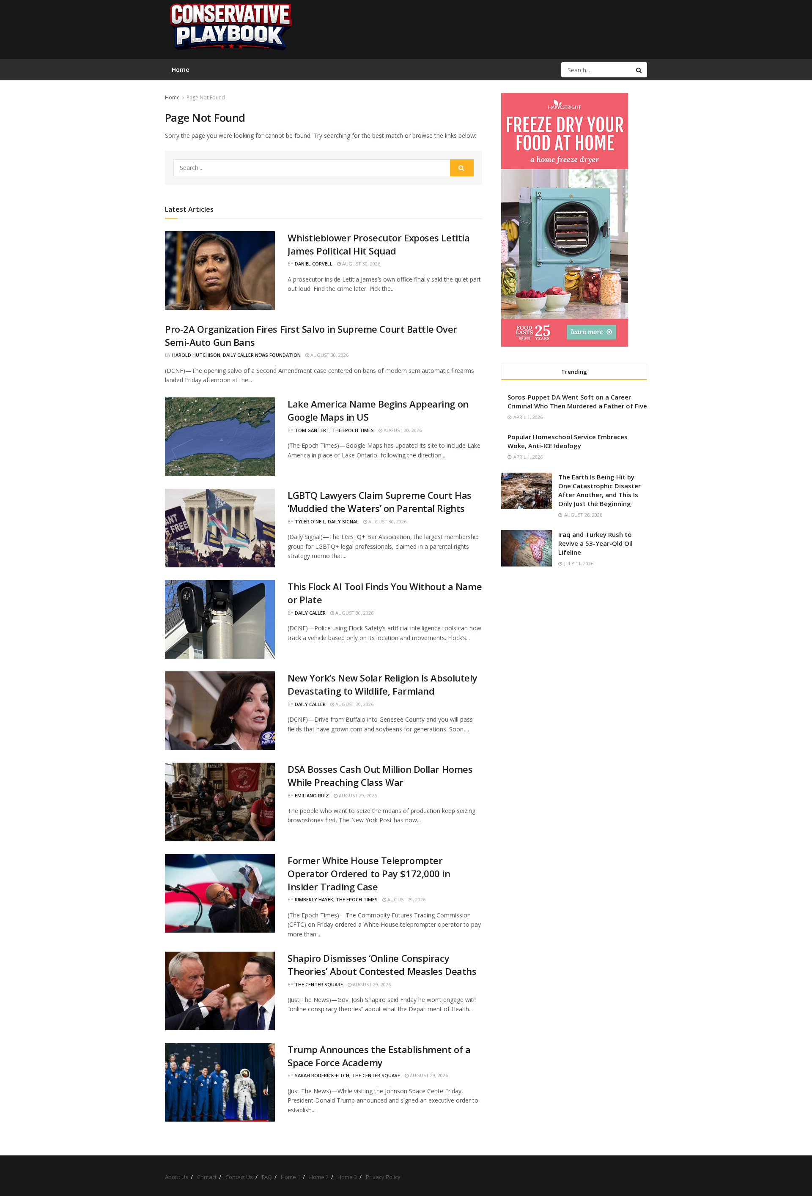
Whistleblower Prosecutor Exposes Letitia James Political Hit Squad (378, 244)
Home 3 (347, 1177)
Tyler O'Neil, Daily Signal (327, 521)
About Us (176, 1177)
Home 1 (290, 1177)
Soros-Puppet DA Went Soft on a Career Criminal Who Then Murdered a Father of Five (577, 401)
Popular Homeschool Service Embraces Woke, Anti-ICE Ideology (568, 441)
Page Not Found (206, 97)
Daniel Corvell (313, 263)
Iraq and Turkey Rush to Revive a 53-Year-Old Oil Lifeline (595, 543)
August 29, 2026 (357, 795)
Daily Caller (310, 613)
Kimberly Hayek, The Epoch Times (336, 899)
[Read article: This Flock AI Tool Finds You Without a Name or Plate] (220, 619)
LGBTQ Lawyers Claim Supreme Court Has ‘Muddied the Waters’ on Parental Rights (380, 502)
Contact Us (239, 1177)
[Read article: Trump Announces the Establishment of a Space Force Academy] (220, 1082)
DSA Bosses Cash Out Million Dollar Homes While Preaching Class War (380, 775)
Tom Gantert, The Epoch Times (334, 430)
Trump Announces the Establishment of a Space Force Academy (379, 1056)
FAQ (267, 1177)
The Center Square (319, 984)
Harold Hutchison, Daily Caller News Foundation (236, 355)
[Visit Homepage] (230, 29)
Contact (207, 1177)
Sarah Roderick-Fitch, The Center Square (347, 1075)
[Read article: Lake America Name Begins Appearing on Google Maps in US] (220, 436)
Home (172, 97)
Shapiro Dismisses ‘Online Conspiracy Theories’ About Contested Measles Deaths (382, 964)
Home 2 (319, 1177)
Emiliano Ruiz (312, 795)
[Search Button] (639, 69)
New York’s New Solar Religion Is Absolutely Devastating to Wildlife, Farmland (382, 684)
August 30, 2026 (360, 263)
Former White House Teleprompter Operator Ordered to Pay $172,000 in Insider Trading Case (369, 873)
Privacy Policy (383, 1177)
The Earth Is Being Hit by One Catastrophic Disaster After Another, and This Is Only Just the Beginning (599, 490)
